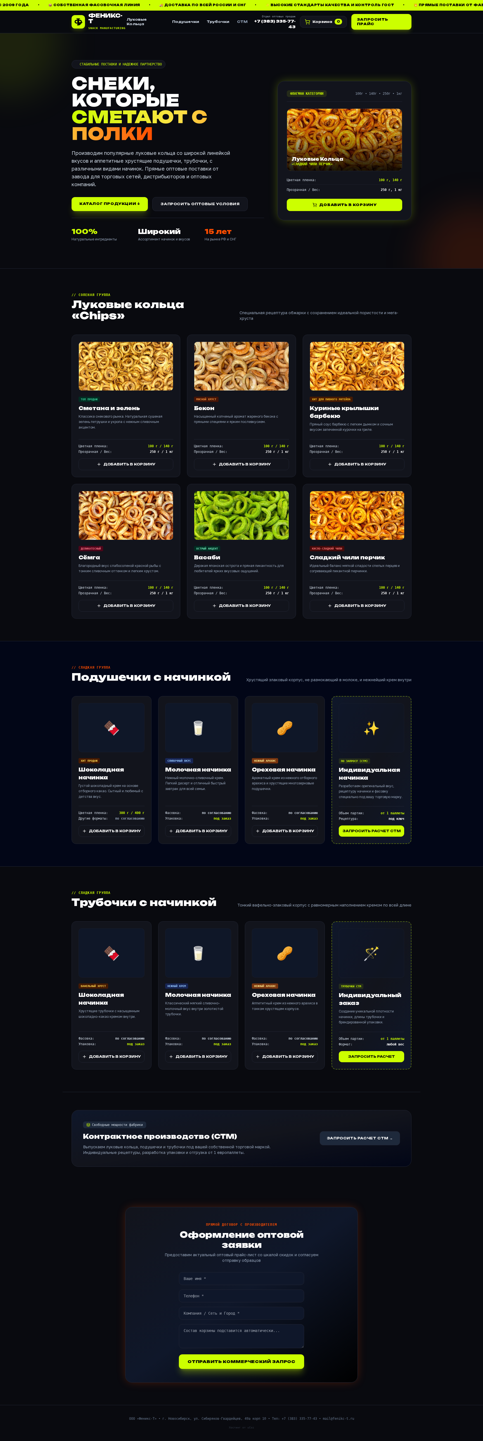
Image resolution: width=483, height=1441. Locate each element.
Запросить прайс (372, 21)
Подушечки (185, 22)
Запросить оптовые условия (200, 204)
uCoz (250, 1427)
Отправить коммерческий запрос (241, 1361)
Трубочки (218, 22)
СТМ (242, 22)
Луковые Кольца (137, 21)
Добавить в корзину (348, 205)
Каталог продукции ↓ (109, 204)
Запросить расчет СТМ (371, 831)
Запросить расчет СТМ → (360, 1138)
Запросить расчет (371, 1056)
